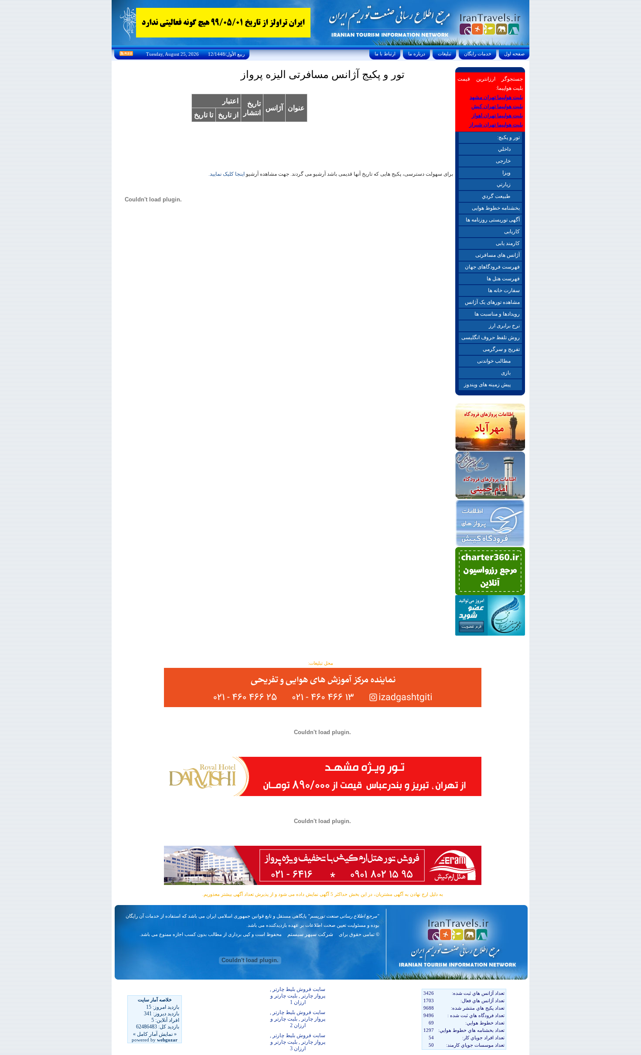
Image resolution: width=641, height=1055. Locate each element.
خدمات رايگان (478, 53)
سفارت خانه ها (504, 290)
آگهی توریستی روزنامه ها (493, 220)
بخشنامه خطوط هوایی (496, 208)
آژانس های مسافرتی (497, 255)
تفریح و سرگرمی (501, 349)
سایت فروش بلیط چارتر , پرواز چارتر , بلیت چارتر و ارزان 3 (297, 1042)
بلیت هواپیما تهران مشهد (496, 97)
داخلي (504, 149)
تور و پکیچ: (508, 137)
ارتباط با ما (385, 53)
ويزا (506, 173)
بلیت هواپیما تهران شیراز (496, 125)
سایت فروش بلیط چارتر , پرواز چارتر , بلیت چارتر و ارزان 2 (297, 1018)
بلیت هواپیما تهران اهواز (497, 115)
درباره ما (416, 53)
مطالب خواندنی (494, 361)
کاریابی (512, 231)
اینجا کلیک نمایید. (226, 174)
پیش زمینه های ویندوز (487, 384)
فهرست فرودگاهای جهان (492, 267)
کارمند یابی (508, 243)
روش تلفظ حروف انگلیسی (490, 337)
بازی (506, 373)
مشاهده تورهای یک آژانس (492, 302)
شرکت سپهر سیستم (310, 934)
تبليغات (444, 53)
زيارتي (504, 184)
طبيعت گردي (496, 196)
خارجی (503, 161)
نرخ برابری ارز (504, 326)
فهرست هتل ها (503, 279)
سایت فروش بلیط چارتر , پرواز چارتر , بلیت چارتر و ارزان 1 (297, 995)
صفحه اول (514, 53)
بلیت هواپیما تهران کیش (497, 106)
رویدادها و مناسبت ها (497, 314)
